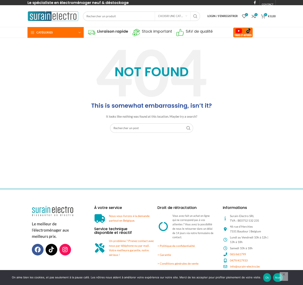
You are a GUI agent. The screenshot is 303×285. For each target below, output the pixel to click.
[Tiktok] (51, 249)
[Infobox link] (108, 32)
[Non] (284, 276)
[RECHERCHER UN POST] (195, 16)
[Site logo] (53, 15)
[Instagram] (65, 249)
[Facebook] (38, 249)
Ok (267, 277)
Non (278, 277)
